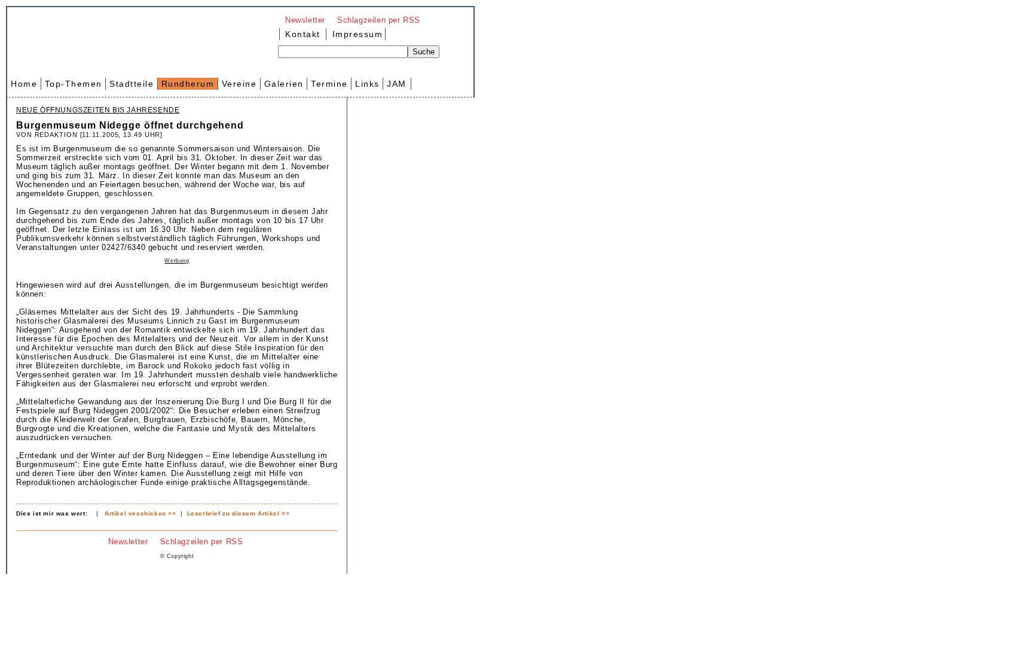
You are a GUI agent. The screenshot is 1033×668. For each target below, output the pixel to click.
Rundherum (188, 84)
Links (367, 84)
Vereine (239, 84)
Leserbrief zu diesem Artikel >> (238, 513)
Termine (329, 84)
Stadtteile (131, 84)
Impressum (356, 34)
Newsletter (305, 20)
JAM (397, 84)
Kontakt (302, 34)
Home (24, 84)
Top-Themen (73, 84)
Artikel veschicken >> (140, 513)
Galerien (284, 84)
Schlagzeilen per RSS (378, 20)
